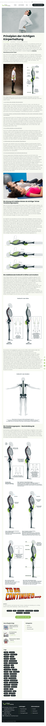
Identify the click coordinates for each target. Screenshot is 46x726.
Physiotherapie (30, 629)
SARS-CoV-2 (7, 684)
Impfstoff (14, 669)
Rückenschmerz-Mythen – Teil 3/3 (14, 639)
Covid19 (12, 656)
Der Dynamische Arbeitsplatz (13, 633)
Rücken (6, 682)
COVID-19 (6, 656)
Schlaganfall (7, 686)
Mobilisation (13, 676)
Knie (11, 671)
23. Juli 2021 (11, 641)
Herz (12, 665)
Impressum (34, 711)
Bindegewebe (14, 654)
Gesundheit (12, 41)
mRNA (5, 678)
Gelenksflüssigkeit (13, 663)
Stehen (5, 693)
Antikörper (12, 652)
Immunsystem (7, 669)
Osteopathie (22, 711)
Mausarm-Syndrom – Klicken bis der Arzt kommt (14, 627)
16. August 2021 (12, 635)
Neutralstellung (29, 610)
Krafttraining (16, 671)
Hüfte (14, 610)
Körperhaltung (21, 610)
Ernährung (12, 658)
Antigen (6, 652)
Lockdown (6, 676)
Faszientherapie (12, 661)
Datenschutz (35, 713)
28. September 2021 (13, 629)
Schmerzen (14, 686)
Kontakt (34, 708)
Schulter (36, 610)
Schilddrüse (14, 684)
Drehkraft (9, 610)
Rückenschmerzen (13, 682)
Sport (14, 691)
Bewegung (6, 654)
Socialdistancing (7, 691)
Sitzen (11, 689)
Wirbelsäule (26, 612)
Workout (13, 695)
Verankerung (19, 612)
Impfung (6, 671)
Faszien (28, 625)
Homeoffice (6, 667)
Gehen (5, 663)
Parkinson (6, 680)
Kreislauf (6, 673)
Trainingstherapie (24, 713)
